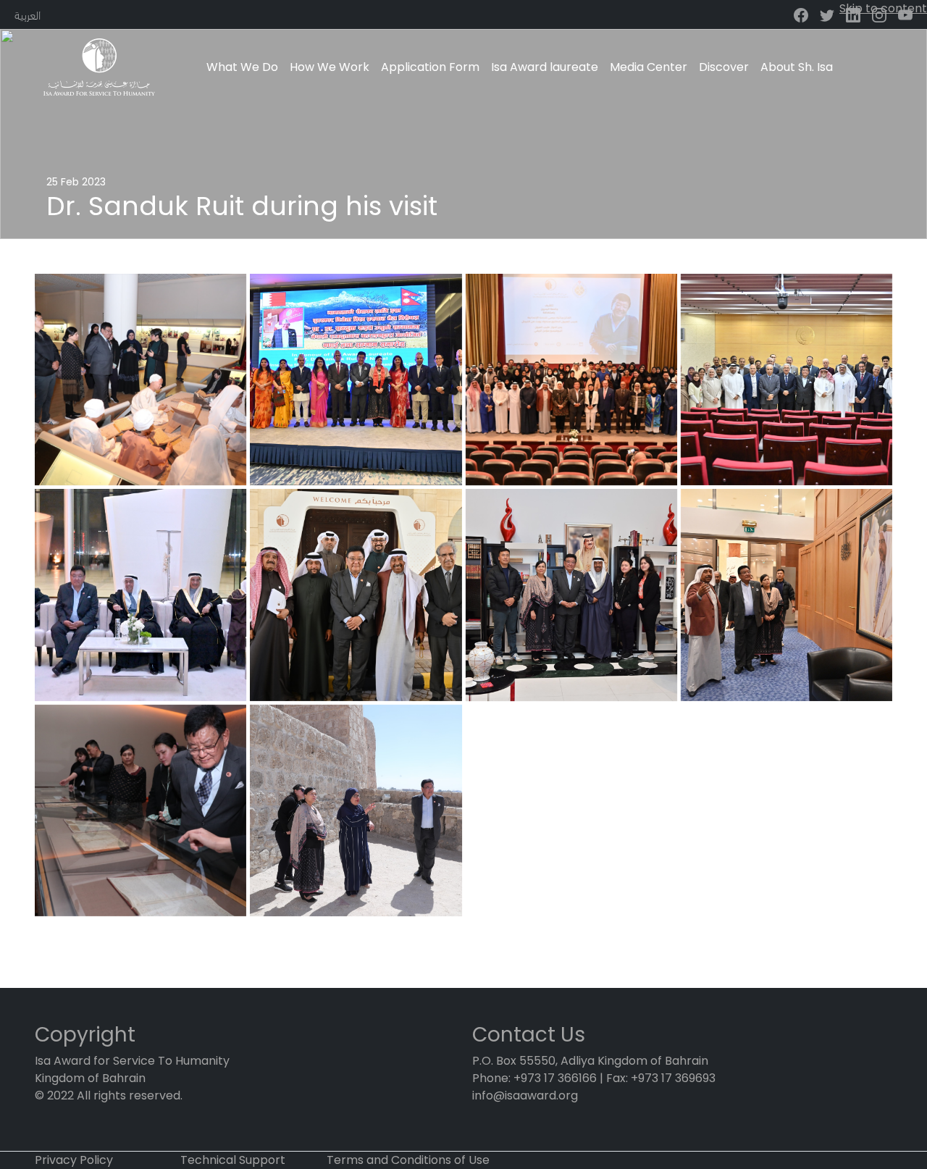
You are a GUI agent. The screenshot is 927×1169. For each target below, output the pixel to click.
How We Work (329, 67)
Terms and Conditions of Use (408, 1160)
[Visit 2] (140, 810)
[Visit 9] (571, 379)
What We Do (242, 67)
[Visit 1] (140, 379)
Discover (724, 67)
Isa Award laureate (544, 67)
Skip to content (883, 8)
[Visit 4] (355, 379)
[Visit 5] (786, 594)
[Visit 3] (355, 810)
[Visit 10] (786, 379)
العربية (27, 14)
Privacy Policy (74, 1160)
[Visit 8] (140, 594)
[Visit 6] (571, 594)
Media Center (648, 67)
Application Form (430, 67)
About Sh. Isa (796, 67)
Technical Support (232, 1160)
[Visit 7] (355, 594)
